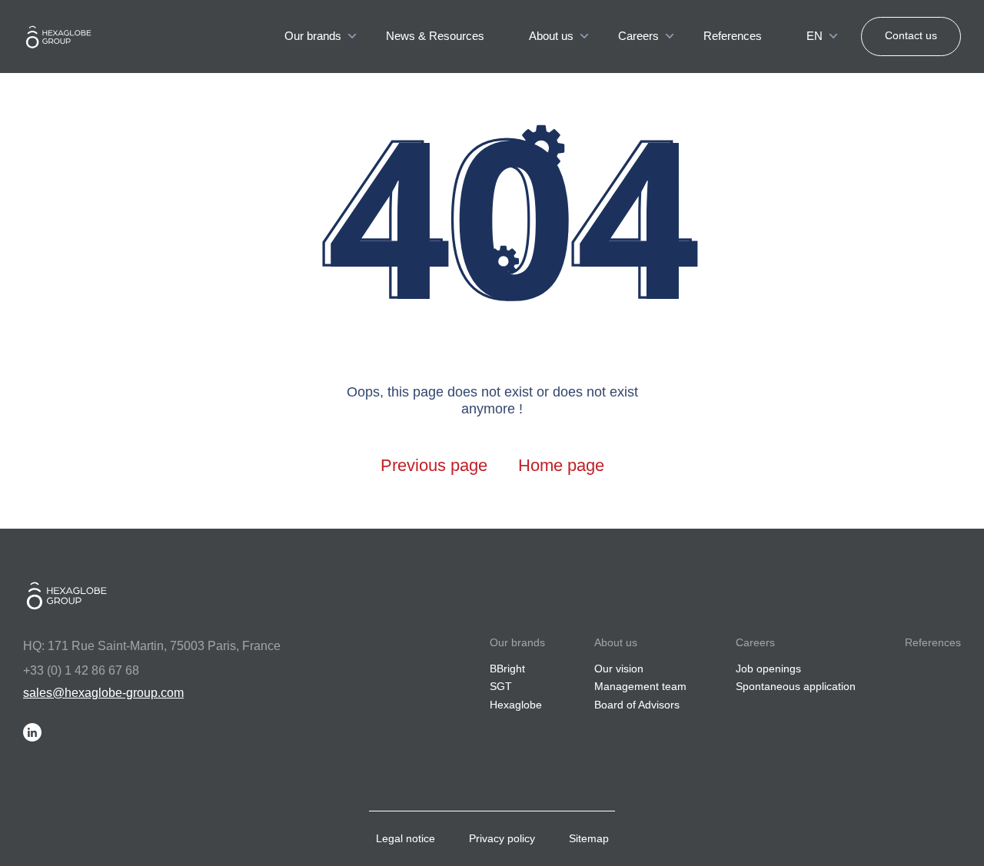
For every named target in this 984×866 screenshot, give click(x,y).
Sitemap (589, 838)
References (732, 35)
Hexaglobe (516, 704)
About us (551, 35)
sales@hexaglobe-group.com (103, 692)
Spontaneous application (796, 686)
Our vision (618, 668)
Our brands (312, 35)
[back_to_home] (73, 37)
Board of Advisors (637, 704)
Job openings (768, 668)
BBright (507, 668)
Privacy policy (502, 838)
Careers (638, 35)
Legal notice (405, 838)
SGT (501, 686)
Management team (640, 686)
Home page (561, 465)
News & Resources (435, 35)
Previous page (434, 465)
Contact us (911, 35)
